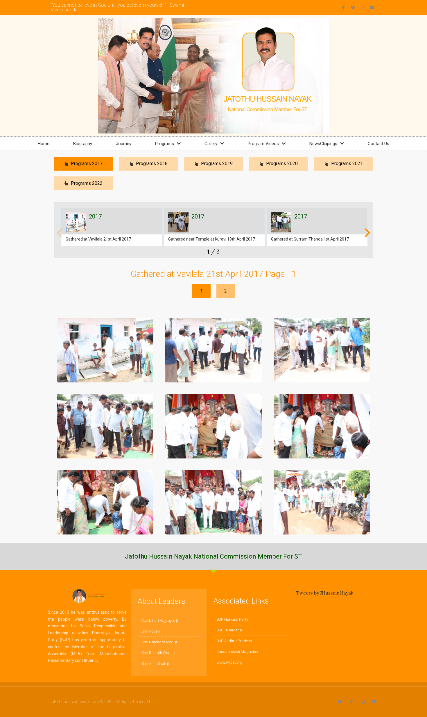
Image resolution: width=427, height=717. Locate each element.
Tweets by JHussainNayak (324, 593)
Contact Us (378, 143)
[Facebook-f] (343, 7)
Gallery (210, 143)
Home (43, 143)
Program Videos (263, 143)
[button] (59, 233)
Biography (82, 143)
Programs (164, 143)
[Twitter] (353, 7)
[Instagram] (362, 7)
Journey (123, 143)
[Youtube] (372, 7)
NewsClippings (323, 143)
